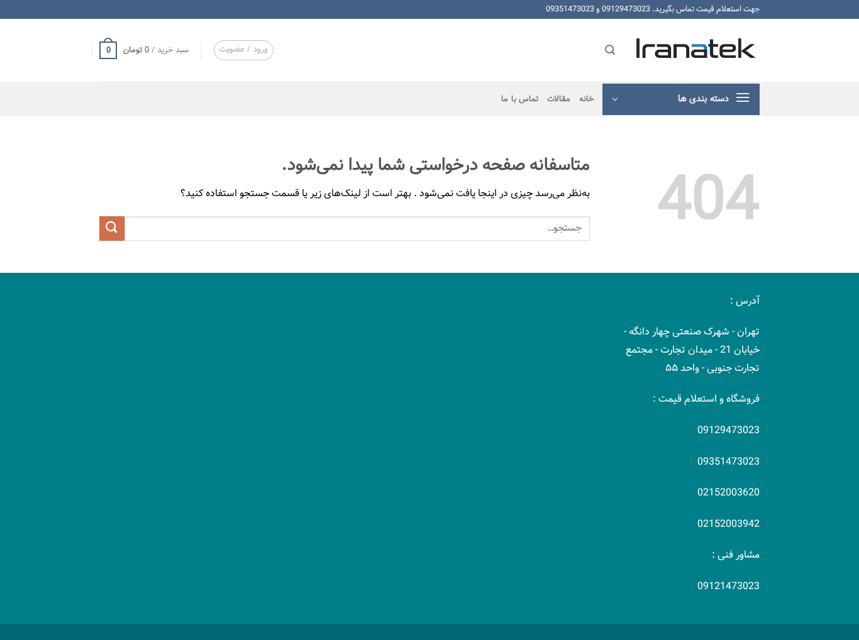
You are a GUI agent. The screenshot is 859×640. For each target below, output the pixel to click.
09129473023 (626, 9)
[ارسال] (112, 228)
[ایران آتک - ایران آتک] (697, 50)
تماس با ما (519, 99)
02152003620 (728, 492)
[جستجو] (610, 50)
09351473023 (570, 9)
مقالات (558, 99)
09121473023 (728, 586)
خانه (586, 99)
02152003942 (728, 524)
